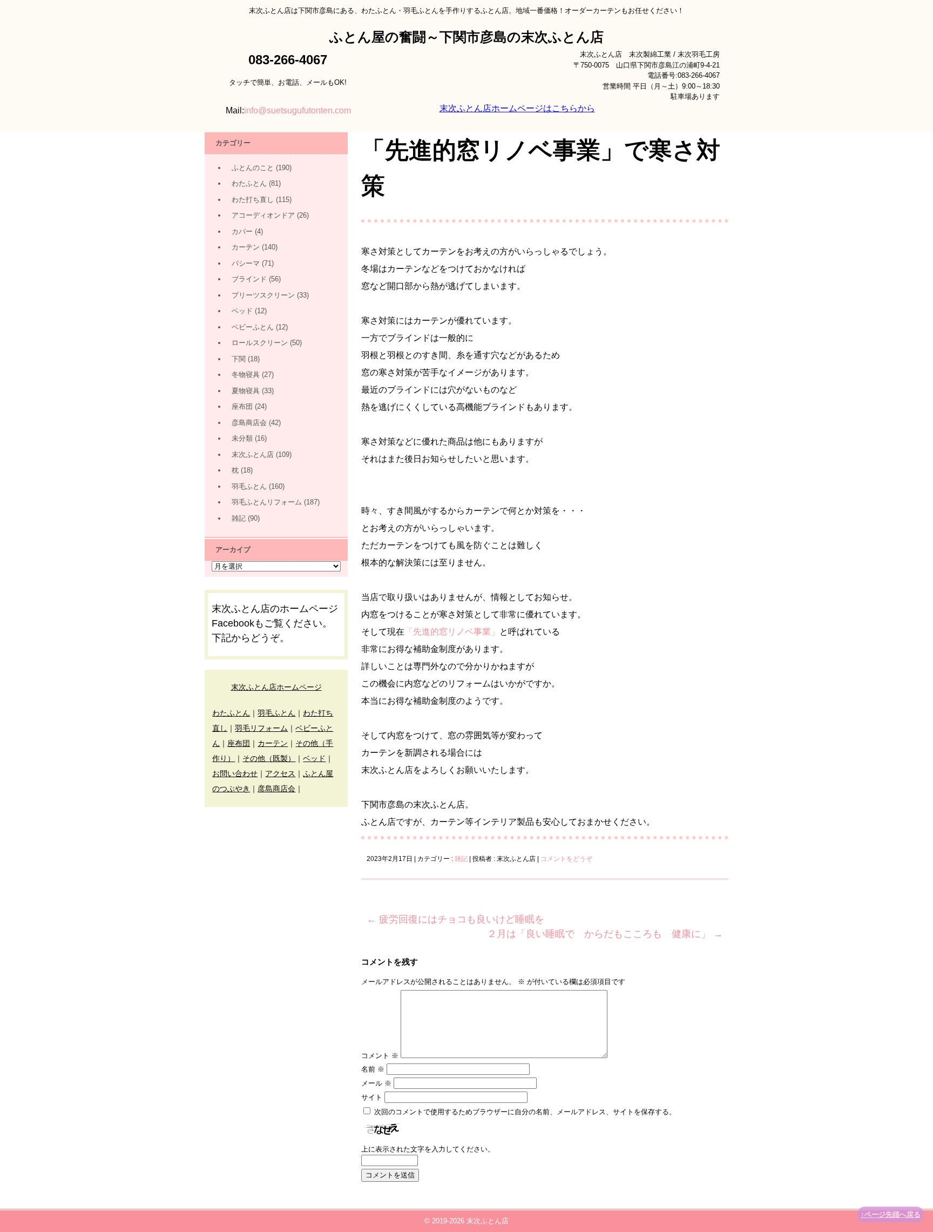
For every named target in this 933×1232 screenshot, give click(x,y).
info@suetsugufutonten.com (297, 110)
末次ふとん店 (253, 454)
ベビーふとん (253, 327)
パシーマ (246, 263)
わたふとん (249, 183)
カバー (242, 231)
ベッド (242, 311)
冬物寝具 (246, 375)
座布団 (242, 406)
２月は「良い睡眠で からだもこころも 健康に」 (605, 933)
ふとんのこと (253, 168)
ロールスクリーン (260, 343)
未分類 (242, 438)
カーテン (246, 247)
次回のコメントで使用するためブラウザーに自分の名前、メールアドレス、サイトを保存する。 (525, 1112)
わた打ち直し (253, 200)
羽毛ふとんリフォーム (267, 502)
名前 (372, 1069)
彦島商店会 (249, 423)
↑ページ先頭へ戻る (891, 1214)
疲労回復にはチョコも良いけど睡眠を (455, 919)
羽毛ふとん (249, 486)
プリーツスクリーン (263, 295)
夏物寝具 (246, 391)
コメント (379, 1056)
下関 (239, 359)
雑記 (461, 859)
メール (376, 1083)
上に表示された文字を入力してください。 (428, 1149)
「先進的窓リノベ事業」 (451, 631)
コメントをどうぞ (566, 859)
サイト (371, 1097)
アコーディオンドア (263, 215)
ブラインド (249, 279)
